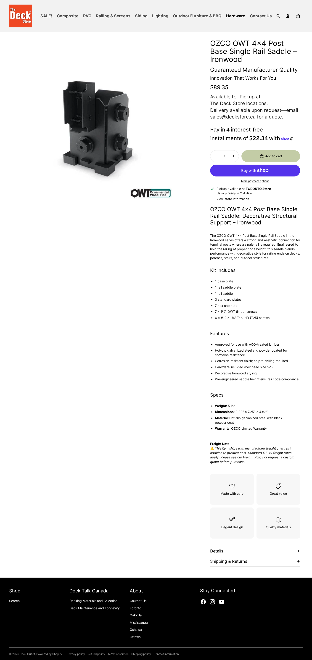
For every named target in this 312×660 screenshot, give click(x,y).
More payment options (255, 181)
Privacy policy (76, 654)
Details (216, 551)
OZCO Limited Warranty (249, 428)
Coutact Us (138, 601)
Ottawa (135, 637)
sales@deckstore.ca (233, 117)
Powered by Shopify (49, 654)
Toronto (135, 608)
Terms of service (118, 654)
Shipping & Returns (228, 561)
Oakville (136, 615)
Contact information (166, 654)
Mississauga (139, 622)
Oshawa (136, 629)
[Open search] (278, 16)
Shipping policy (141, 654)
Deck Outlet (27, 654)
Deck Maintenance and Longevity (94, 608)
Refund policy (96, 654)
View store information (233, 199)
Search (14, 601)
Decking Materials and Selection (93, 601)
